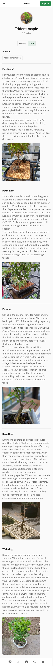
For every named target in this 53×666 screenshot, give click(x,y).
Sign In (45, 3)
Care (31, 43)
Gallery (22, 43)
